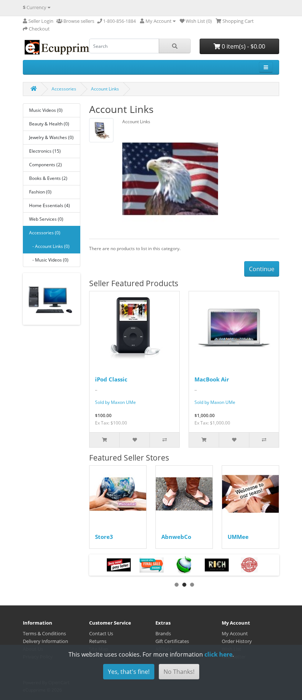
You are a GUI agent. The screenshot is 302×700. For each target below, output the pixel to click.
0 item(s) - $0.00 (242, 46)
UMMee (238, 536)
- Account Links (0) (49, 246)
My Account (235, 633)
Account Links (105, 89)
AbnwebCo (176, 536)
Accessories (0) (44, 233)
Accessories (64, 89)
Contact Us (101, 633)
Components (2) (45, 164)
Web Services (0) (46, 219)
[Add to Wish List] (134, 440)
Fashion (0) (40, 192)
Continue (261, 269)
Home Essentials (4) (49, 205)
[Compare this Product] (164, 440)
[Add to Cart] (104, 440)
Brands (163, 633)
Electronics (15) (45, 151)
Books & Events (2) (48, 178)
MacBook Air (211, 379)
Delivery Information (45, 641)
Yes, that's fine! (129, 672)
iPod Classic (111, 379)
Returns (97, 641)
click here (218, 654)
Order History (237, 641)
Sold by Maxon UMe (115, 402)
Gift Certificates (172, 641)
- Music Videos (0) (49, 260)
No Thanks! (179, 672)
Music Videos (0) (46, 110)
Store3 (104, 536)
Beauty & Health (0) (49, 124)
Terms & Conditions (44, 633)
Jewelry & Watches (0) (51, 137)
